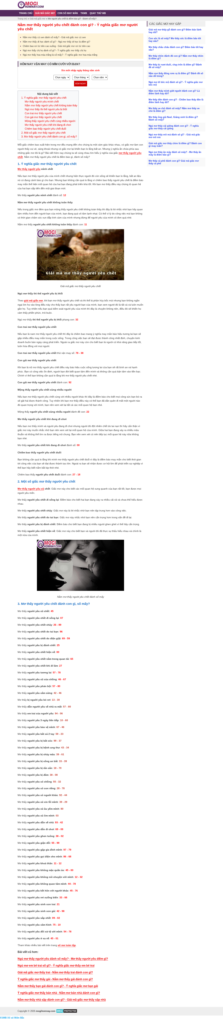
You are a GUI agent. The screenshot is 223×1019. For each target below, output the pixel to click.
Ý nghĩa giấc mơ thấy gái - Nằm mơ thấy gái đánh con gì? (55, 979)
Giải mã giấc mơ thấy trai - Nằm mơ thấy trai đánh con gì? (55, 972)
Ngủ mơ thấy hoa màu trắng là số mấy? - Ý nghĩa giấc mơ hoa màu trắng (60, 55)
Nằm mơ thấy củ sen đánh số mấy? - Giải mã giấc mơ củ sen (54, 37)
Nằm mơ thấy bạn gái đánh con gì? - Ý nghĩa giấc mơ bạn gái (58, 986)
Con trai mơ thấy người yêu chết (43, 113)
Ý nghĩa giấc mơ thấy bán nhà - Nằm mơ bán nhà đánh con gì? (59, 992)
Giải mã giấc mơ (37, 18)
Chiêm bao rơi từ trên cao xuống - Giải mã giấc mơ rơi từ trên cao (56, 46)
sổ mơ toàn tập (67, 945)
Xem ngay (80, 83)
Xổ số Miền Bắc (15, 1017)
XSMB (3, 1017)
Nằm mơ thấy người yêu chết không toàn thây (51, 105)
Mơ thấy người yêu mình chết (42, 101)
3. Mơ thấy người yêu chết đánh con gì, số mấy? (49, 136)
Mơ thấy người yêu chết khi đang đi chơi (48, 124)
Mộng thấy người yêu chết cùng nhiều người (50, 121)
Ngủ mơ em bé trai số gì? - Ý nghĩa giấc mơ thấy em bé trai (56, 965)
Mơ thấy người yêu (29, 169)
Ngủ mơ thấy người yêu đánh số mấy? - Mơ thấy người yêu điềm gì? (63, 958)
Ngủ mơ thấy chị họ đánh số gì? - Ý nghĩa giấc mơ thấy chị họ (54, 50)
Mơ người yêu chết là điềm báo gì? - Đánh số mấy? (72, 18)
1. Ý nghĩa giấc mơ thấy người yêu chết (43, 97)
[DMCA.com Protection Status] (66, 1012)
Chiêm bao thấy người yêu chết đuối (45, 128)
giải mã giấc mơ (33, 300)
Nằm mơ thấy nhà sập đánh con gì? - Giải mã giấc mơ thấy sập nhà (62, 999)
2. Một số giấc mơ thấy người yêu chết (43, 132)
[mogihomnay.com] (31, 8)
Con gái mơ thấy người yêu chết (43, 117)
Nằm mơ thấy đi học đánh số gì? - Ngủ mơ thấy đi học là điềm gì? (56, 41)
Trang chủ (22, 18)
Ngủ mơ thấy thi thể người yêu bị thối (46, 109)
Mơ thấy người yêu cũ (31, 488)
